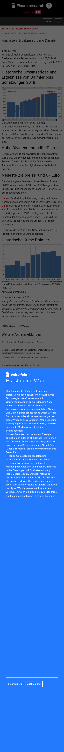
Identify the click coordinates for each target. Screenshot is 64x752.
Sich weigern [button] (15, 684)
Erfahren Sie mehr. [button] (45, 496)
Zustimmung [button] (34, 684)
